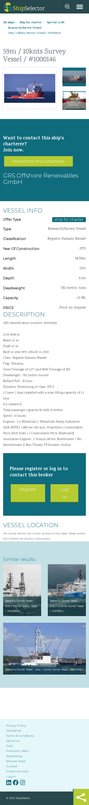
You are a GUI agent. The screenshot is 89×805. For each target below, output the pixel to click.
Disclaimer (13, 730)
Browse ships (16, 761)
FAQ (9, 746)
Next (50, 88)
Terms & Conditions (20, 736)
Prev (9, 88)
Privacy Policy (16, 725)
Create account (17, 771)
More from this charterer (38, 161)
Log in (64, 493)
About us (12, 741)
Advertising (14, 756)
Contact (12, 766)
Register (28, 489)
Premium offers (17, 751)
